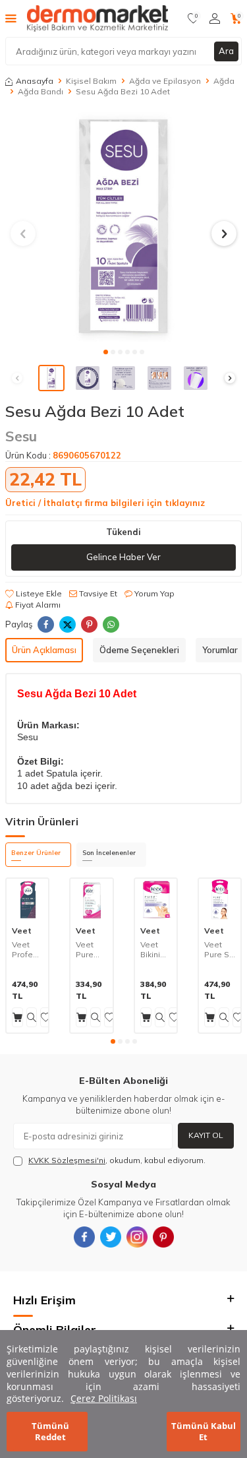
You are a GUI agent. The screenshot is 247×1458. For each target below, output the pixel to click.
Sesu (21, 436)
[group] (123, 226)
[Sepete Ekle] (17, 1017)
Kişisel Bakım (91, 81)
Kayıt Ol (205, 1135)
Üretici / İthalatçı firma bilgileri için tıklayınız (105, 502)
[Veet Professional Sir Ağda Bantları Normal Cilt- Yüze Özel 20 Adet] (27, 899)
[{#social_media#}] (84, 1237)
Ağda (223, 81)
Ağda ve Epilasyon (165, 81)
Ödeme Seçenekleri (139, 650)
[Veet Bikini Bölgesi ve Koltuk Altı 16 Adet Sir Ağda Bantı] (156, 899)
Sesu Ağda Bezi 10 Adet (123, 91)
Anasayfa (34, 81)
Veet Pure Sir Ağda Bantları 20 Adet (219, 949)
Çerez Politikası (103, 1398)
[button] (105, 352)
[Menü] (10, 18)
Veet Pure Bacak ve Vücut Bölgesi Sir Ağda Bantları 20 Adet (91, 949)
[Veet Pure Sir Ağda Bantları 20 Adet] (219, 899)
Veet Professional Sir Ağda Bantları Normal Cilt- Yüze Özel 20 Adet (27, 949)
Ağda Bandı (40, 91)
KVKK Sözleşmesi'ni (66, 1160)
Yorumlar (220, 650)
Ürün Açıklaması (44, 650)
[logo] (97, 18)
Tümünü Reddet (50, 1431)
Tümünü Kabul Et (203, 1431)
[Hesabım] (214, 18)
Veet (22, 930)
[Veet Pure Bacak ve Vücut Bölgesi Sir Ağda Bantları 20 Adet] (91, 899)
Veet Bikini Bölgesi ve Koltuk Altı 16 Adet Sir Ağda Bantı (155, 949)
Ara (226, 51)
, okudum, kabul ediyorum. (117, 1160)
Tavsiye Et (97, 593)
